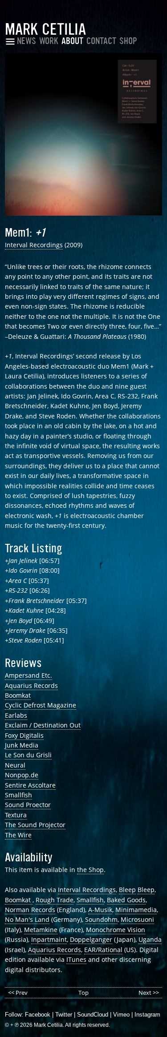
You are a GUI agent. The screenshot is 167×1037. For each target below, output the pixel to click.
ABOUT (72, 41)
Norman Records (30, 909)
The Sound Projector (35, 824)
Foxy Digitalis (24, 735)
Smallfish (18, 795)
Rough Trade (54, 900)
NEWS (26, 41)
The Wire (18, 835)
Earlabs (16, 715)
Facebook (37, 1014)
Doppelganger (91, 939)
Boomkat (18, 695)
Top (83, 993)
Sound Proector (28, 804)
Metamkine (40, 929)
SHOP (128, 41)
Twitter (63, 1014)
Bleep (127, 889)
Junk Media (21, 745)
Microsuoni (137, 919)
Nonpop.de (21, 775)
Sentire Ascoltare (30, 785)
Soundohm (101, 919)
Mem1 (17, 233)
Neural (15, 765)
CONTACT (101, 41)
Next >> (148, 993)
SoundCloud (92, 1014)
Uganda (150, 939)
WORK (48, 41)
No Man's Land (27, 919)
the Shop (90, 869)
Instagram (147, 1014)
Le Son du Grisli (28, 755)
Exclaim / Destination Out (43, 725)
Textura (16, 815)
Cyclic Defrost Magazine (40, 705)
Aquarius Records (31, 685)
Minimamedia (136, 909)
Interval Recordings (34, 245)
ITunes (76, 959)
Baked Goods (126, 900)
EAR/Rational (103, 949)
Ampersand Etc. (28, 675)
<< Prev (18, 993)
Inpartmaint (49, 939)
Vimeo (121, 1014)
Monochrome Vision (115, 929)
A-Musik (100, 909)
